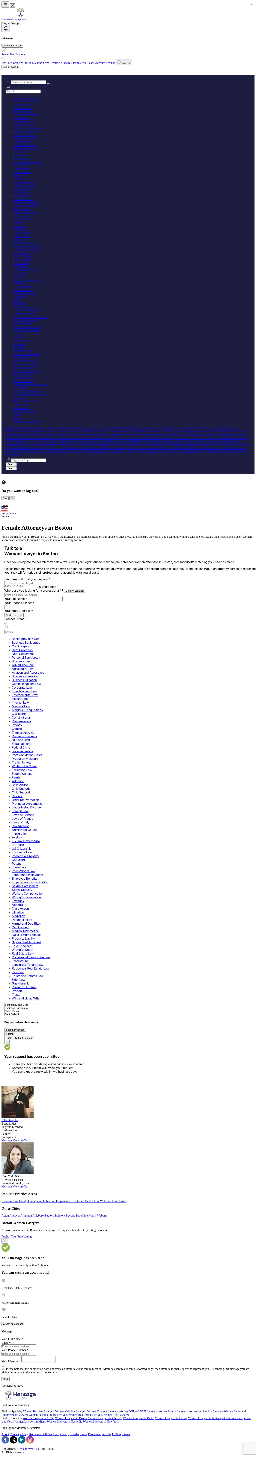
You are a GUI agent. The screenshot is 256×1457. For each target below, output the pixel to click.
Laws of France (22, 259)
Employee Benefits (24, 313)
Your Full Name (15, 599)
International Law (23, 307)
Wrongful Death (23, 377)
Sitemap (126, 1434)
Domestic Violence (24, 185)
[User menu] (2, 58)
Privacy (17, 175)
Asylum (18, 276)
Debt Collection (22, 108)
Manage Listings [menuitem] (71, 62)
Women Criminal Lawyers (71, 1411)
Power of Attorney (24, 411)
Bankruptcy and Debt (26, 98)
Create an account (13, 1324)
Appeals (18, 337)
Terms (83, 1434)
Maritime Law (21, 158)
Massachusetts (8, 513)
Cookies (74, 1434)
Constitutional (21, 168)
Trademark (19, 303)
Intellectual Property (25, 293)
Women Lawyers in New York (101, 1421)
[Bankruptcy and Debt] (20, 1005)
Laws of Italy (21, 263)
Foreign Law (21, 253)
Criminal (18, 179)
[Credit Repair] (20, 1011)
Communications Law (26, 138)
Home (4, 505)
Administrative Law (25, 270)
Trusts (17, 418)
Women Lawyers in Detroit (171, 1418)
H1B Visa (19, 283)
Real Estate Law (23, 381)
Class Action (20, 340)
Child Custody (22, 232)
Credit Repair (21, 104)
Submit (9, 1033)
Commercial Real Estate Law (30, 384)
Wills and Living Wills (26, 421)
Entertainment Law (24, 145)
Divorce (18, 239)
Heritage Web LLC (28, 1448)
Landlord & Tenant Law (27, 391)
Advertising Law (23, 121)
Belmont (60, 1215)
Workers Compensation (27, 327)
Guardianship (21, 408)
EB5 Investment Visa (26, 280)
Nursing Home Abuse (26, 364)
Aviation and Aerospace (27, 128)
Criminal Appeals (23, 182)
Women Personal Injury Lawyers (47, 1414)
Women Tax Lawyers (116, 1414)
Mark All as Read (12, 45)
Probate (17, 414)
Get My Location (75, 590)
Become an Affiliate (40, 1434)
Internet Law (21, 155)
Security (106, 1434)
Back (8, 1038)
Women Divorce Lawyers (102, 1411)
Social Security (22, 323)
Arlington (26, 1215)
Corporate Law (22, 141)
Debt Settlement (22, 111)
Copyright (19, 297)
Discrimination (22, 172)
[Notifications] (5, 28)
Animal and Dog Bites (26, 354)
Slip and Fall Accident (26, 371)
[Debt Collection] (20, 1014)
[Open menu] (5, 4)
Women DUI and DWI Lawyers (138, 1411)
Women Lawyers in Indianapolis (207, 1418)
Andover (14, 1215)
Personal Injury (22, 350)
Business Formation (25, 131)
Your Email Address (18, 611)
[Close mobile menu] (12, 5)
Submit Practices (15, 1029)
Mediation (19, 347)
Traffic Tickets (22, 209)
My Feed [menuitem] (6, 62)
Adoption (19, 226)
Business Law (21, 118)
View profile (20, 1140)
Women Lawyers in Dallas (138, 1418)
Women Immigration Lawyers (205, 1411)
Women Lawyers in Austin (38, 1418)
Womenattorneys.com (14, 19)
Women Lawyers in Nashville (64, 1421)
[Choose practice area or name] (48, 83)
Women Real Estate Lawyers (85, 1414)
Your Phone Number (19, 603)
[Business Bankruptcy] (20, 1008)
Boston (5, 516)
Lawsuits (18, 334)
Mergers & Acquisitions (27, 162)
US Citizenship (22, 286)
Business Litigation (24, 135)
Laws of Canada (23, 256)
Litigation (19, 344)
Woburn (102, 1215)
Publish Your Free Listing (16, 1236)
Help (56, 1434)
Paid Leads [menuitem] (87, 62)
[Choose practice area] (5, 623)
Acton (5, 1215)
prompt (18, 615)
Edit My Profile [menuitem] (22, 62)
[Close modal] (4, 1241)
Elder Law (19, 404)
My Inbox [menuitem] (38, 62)
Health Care (20, 152)
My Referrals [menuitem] (52, 62)
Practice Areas (15, 619)
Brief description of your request (27, 579)
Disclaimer (94, 1434)
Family (17, 222)
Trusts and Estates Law (27, 401)
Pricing (24, 1434)
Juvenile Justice (22, 199)
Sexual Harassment (24, 320)
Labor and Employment (27, 310)
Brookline (82, 1215)
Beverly (71, 1215)
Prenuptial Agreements (26, 246)
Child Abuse (20, 229)
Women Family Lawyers (172, 1411)
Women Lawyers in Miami (30, 1421)
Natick (92, 1215)
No (12, 498)
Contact (14, 1434)
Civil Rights (20, 165)
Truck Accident (22, 374)
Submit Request (24, 1038)
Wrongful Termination (26, 330)
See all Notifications (13, 54)
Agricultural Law (23, 125)
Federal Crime (21, 195)
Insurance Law (22, 290)
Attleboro (38, 1215)
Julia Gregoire (9, 1120)
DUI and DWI (22, 189)
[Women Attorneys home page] (20, 16)
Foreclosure (20, 388)
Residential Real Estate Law (30, 394)
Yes (5, 498)
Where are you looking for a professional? (33, 590)
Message (7, 1140)
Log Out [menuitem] (126, 63)
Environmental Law (25, 148)
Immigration (20, 273)
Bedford (49, 1215)
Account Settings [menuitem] (105, 62)
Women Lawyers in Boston (71, 1418)
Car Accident (21, 357)
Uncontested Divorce (26, 249)
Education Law (22, 216)
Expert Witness (22, 219)
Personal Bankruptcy (25, 114)
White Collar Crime (25, 212)
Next (8, 615)
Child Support (21, 236)
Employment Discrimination (30, 317)
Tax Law (18, 398)
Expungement (21, 192)
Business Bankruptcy (26, 101)
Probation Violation (25, 206)
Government (20, 266)
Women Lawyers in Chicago (105, 1418)
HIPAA (116, 1434)
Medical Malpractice (25, 361)
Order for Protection (25, 243)
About (5, 1434)
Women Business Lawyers (39, 1411)
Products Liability (23, 367)
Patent (17, 300)
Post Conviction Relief (26, 202)
